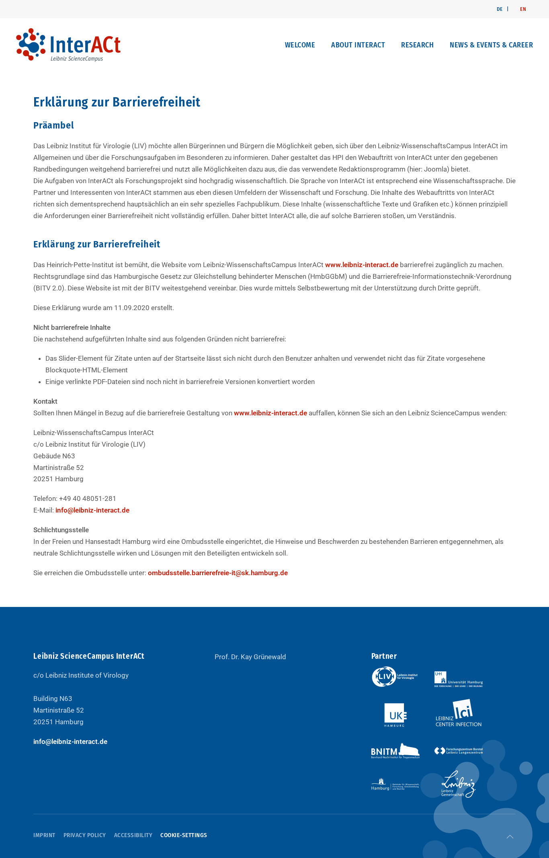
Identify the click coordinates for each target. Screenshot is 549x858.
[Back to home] (68, 45)
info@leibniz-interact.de (92, 510)
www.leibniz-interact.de (361, 265)
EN (523, 9)
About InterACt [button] (358, 45)
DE (500, 9)
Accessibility (133, 835)
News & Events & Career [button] (491, 45)
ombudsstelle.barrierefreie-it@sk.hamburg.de (218, 573)
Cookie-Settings (183, 835)
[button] (510, 837)
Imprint (44, 835)
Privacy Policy (85, 835)
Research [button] (417, 45)
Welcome (300, 45)
